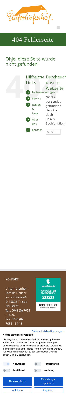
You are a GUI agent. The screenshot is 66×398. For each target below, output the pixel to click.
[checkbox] (6, 364)
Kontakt (37, 130)
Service (36, 98)
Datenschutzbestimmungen (47, 331)
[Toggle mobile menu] (58, 27)
